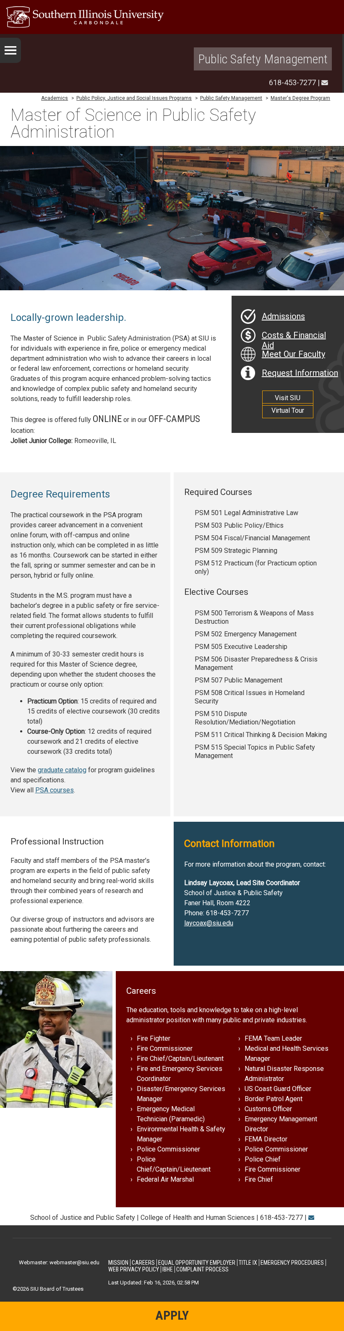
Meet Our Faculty (293, 354)
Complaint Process (202, 1269)
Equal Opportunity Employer (196, 1262)
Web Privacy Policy (133, 1269)
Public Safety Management (263, 59)
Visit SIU (287, 398)
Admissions (283, 316)
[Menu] (10, 50)
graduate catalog (62, 770)
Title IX (248, 1262)
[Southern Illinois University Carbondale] (172, 17)
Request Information (300, 373)
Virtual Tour (287, 410)
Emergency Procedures (292, 1262)
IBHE (167, 1269)
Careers (143, 1262)
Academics (54, 98)
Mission (118, 1262)
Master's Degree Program (300, 98)
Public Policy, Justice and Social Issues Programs (134, 98)
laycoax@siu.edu (208, 923)
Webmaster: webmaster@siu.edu (59, 1262)
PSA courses (54, 790)
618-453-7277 (292, 82)
